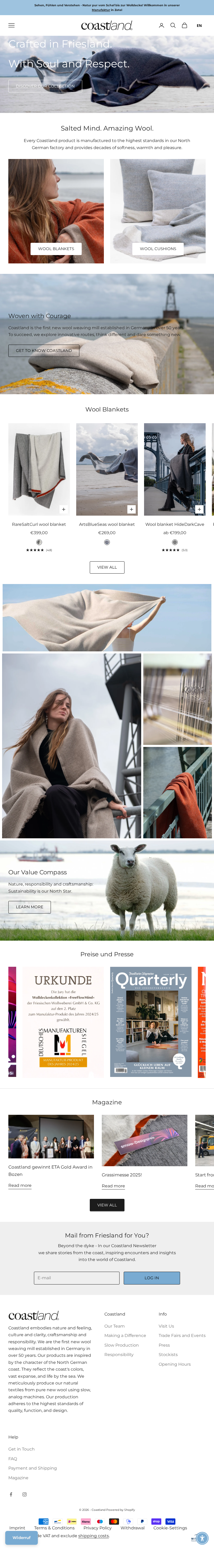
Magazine (18, 1477)
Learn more (29, 906)
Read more (20, 1185)
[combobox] (199, 25)
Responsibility (119, 1354)
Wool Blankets (56, 248)
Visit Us (166, 1326)
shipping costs (93, 1535)
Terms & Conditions (54, 1527)
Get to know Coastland (44, 350)
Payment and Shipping (32, 1468)
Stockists (168, 1354)
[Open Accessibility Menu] (202, 1538)
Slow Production (121, 1345)
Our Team (114, 1326)
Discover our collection (45, 86)
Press (164, 1345)
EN (199, 25)
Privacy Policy (98, 1527)
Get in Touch (21, 1449)
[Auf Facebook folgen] (11, 1494)
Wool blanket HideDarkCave (174, 524)
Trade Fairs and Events (182, 1335)
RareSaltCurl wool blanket (39, 524)
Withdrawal (133, 1527)
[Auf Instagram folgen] (24, 1494)
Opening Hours (175, 1364)
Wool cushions (158, 248)
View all (107, 567)
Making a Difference (125, 1335)
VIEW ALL (107, 1205)
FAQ (12, 1458)
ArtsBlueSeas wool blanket (107, 524)
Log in (152, 1277)
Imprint (17, 1527)
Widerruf (22, 1537)
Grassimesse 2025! (122, 1174)
